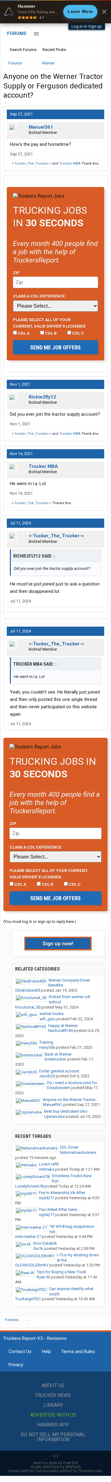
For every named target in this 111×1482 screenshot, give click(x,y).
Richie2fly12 (42, 397)
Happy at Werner (63, 1025)
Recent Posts (54, 49)
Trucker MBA (69, 163)
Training (46, 1042)
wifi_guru (47, 1019)
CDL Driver (69, 1147)
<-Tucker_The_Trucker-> (31, 163)
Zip (16, 272)
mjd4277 (46, 1198)
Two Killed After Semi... (59, 1209)
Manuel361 (41, 127)
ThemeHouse (90, 1470)
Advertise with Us (53, 1415)
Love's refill (49, 1164)
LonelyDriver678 (29, 1186)
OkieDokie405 (27, 990)
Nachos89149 (60, 1030)
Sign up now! (58, 943)
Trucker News (53, 1395)
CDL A (23, 333)
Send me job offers (55, 347)
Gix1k (38, 1248)
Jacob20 (47, 1076)
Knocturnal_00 (27, 1007)
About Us (53, 1385)
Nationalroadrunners (78, 1152)
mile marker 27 (28, 1236)
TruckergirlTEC (28, 1299)
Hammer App (53, 1425)
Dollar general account (59, 1071)
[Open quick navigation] (98, 63)
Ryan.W (43, 1277)
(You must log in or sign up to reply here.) (39, 921)
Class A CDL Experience (39, 296)
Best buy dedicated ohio (66, 1111)
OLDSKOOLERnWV (31, 1265)
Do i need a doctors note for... (73, 1082)
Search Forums (23, 49)
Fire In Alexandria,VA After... (63, 1192)
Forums (17, 33)
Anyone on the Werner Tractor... (70, 1099)
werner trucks (51, 1013)
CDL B (50, 333)
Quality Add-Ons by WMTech (55, 1466)
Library (53, 1405)
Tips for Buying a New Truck (61, 1272)
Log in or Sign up (87, 26)
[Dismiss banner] (104, 11)
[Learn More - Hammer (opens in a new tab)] (55, 11)
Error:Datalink (45, 1243)
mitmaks (46, 1169)
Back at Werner (58, 1054)
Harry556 (47, 1047)
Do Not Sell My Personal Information (53, 1437)
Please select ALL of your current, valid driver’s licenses (49, 322)
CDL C (77, 333)
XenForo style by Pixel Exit (55, 1463)
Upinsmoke (54, 1116)
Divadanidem (58, 1087)
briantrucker (55, 1059)
